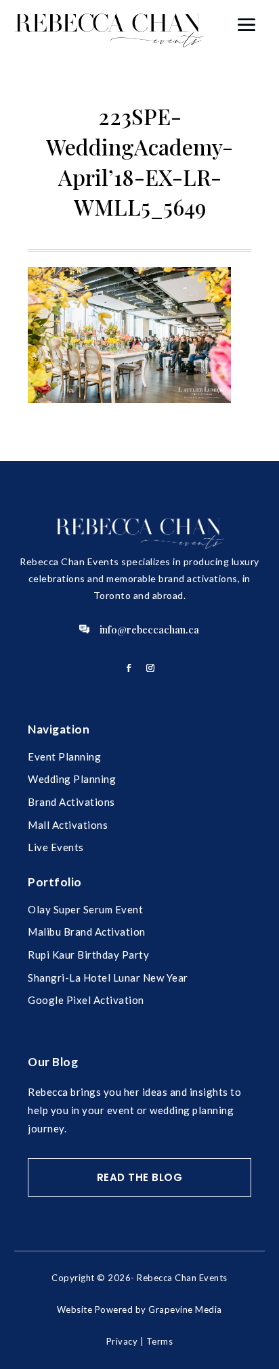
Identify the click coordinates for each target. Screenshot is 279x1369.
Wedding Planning (72, 779)
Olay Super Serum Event (85, 909)
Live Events (56, 847)
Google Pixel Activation (86, 1000)
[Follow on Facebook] (129, 668)
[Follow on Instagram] (150, 668)
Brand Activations (71, 802)
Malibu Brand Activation (87, 932)
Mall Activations (68, 825)
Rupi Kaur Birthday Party (88, 954)
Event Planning (64, 756)
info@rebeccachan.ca (149, 629)
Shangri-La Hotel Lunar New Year (108, 977)
